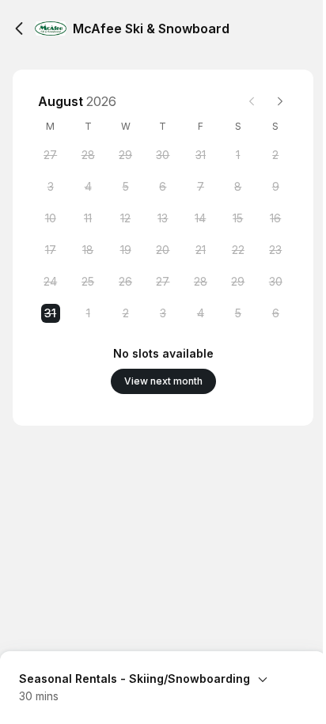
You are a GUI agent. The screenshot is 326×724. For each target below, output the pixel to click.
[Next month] (280, 101)
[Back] (19, 28)
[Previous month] (251, 101)
